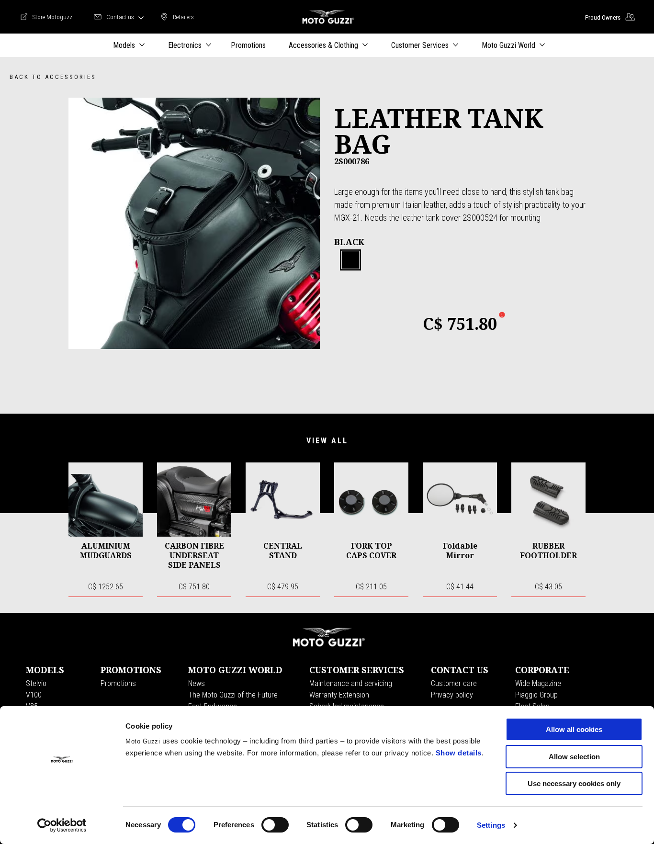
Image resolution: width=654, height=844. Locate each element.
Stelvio (36, 683)
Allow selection (574, 757)
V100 (34, 694)
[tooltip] (350, 260)
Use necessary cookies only (574, 783)
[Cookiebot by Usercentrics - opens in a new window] (62, 825)
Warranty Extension (339, 694)
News (196, 683)
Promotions (118, 683)
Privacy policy (452, 694)
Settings (491, 825)
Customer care (454, 683)
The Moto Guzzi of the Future (233, 694)
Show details (459, 753)
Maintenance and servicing (350, 683)
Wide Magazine (538, 683)
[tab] (350, 260)
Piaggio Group (536, 694)
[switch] (275, 825)
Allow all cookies (574, 729)
